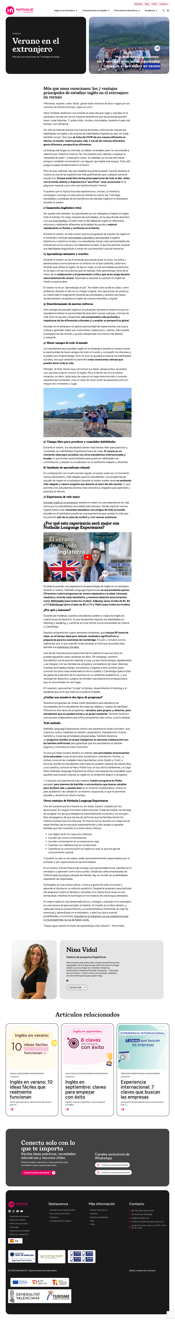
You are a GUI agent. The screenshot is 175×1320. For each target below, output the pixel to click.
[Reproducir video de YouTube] (87, 557)
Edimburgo (56, 604)
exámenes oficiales (68, 647)
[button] (12, 1109)
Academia (150, 10)
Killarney (98, 600)
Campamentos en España (94, 10)
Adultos (134, 1073)
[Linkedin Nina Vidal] (67, 980)
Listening (13, 1073)
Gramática (82, 1073)
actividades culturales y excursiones (88, 237)
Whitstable (57, 600)
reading (19, 1073)
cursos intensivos (71, 1073)
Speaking (26, 1073)
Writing (41, 1073)
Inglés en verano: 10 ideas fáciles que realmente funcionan (31, 1089)
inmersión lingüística (152, 1073)
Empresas (141, 1073)
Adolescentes (126, 1073)
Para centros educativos (125, 10)
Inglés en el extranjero (64, 10)
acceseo (151, 1270)
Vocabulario (34, 1073)
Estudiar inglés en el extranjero (60, 502)
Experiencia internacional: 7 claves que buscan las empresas (140, 1089)
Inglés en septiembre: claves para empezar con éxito (85, 1089)
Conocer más (75, 987)
